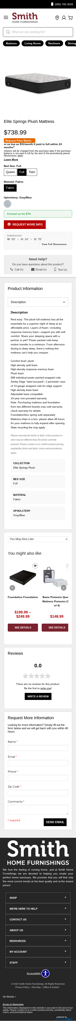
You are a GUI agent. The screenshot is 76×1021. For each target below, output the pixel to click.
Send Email (55, 822)
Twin (32, 172)
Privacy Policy (22, 987)
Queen (10, 172)
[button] (6, 17)
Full (21, 172)
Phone (13, 771)
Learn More (11, 159)
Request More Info (28, 224)
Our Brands (9, 996)
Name (13, 741)
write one (45, 688)
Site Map (36, 987)
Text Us (62, 269)
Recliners (54, 43)
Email (12, 756)
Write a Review (38, 696)
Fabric (10, 188)
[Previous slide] (12, 588)
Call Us (18, 269)
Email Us (41, 269)
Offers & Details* (51, 987)
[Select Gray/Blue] (7, 203)
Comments (16, 801)
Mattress (11, 43)
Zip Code (14, 786)
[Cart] (70, 18)
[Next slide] (63, 588)
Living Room (33, 43)
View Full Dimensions (54, 244)
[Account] (63, 18)
